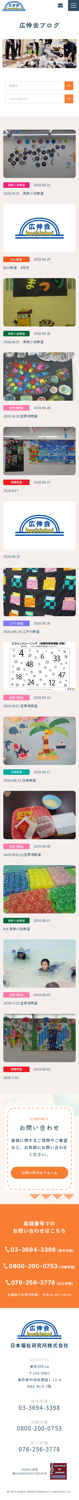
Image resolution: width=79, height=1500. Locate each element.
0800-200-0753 (33, 1266)
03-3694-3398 (33, 1249)
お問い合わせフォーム (39, 1172)
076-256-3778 (33, 1282)
